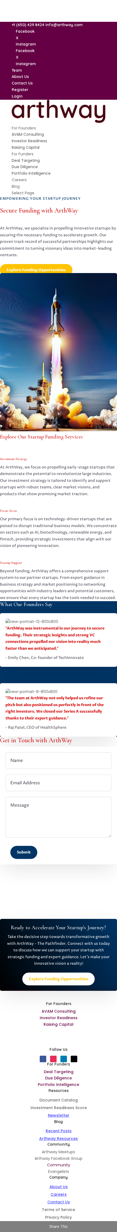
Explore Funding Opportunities (36, 270)
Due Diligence (25, 166)
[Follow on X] (74, 1059)
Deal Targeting (26, 160)
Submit (24, 852)
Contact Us (22, 83)
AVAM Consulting (28, 134)
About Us (20, 76)
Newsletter (58, 1115)
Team (17, 70)
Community (58, 1165)
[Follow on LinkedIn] (63, 1059)
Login (17, 96)
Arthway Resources (58, 1138)
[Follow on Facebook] (43, 1059)
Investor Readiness (29, 141)
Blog (16, 186)
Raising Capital (25, 147)
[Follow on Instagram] (53, 1059)
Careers (19, 180)
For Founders (24, 128)
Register (20, 89)
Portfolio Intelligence (31, 173)
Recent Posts (59, 1131)
